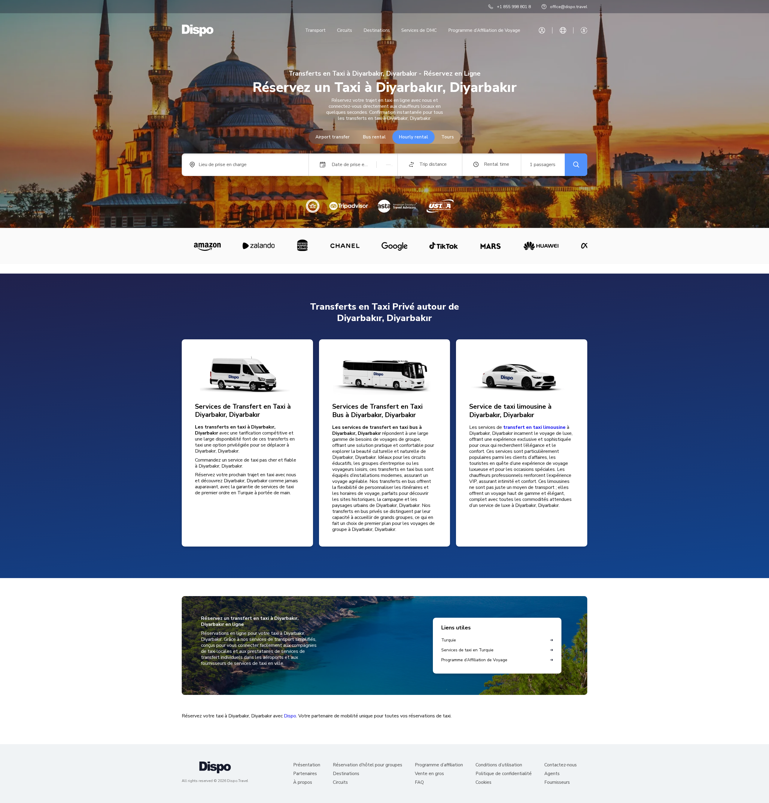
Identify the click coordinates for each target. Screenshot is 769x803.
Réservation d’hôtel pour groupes (367, 765)
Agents (552, 774)
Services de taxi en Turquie (467, 650)
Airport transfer (332, 137)
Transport (315, 30)
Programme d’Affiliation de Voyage (484, 30)
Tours (447, 137)
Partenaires (305, 774)
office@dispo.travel (568, 7)
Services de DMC (419, 30)
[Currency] (584, 30)
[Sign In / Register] (542, 30)
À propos (302, 782)
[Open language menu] (563, 30)
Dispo (290, 716)
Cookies (483, 782)
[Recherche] (576, 164)
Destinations (376, 30)
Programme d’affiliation (439, 765)
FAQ (419, 782)
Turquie (448, 640)
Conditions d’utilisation (499, 765)
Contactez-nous (560, 765)
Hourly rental (413, 137)
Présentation (306, 765)
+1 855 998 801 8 (514, 7)
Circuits (344, 30)
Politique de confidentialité (504, 774)
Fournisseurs (557, 782)
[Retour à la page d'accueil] (198, 30)
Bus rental (374, 137)
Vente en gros (429, 774)
